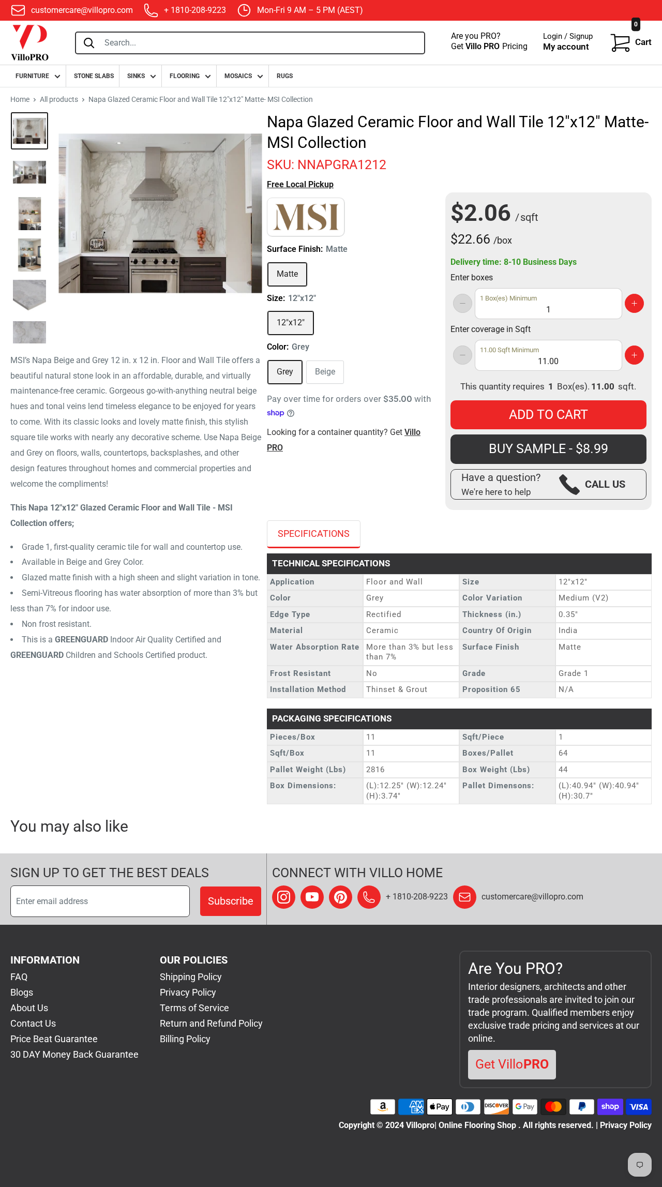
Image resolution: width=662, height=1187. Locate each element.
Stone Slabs (94, 76)
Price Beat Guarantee (54, 1038)
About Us (29, 1007)
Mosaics (238, 76)
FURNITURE (32, 76)
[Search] (89, 43)
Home (19, 99)
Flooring (185, 76)
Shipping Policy (191, 976)
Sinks (136, 76)
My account (566, 46)
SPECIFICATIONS (314, 533)
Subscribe (230, 901)
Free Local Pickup (300, 184)
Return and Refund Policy (211, 1023)
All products (59, 99)
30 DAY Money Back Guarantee (74, 1054)
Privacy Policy (188, 992)
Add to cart (548, 414)
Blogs (21, 992)
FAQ (18, 976)
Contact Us (33, 1023)
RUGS (285, 76)
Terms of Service (194, 1007)
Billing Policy (185, 1038)
